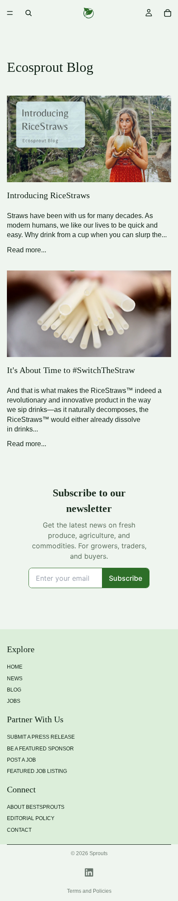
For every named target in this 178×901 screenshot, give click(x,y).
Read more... (26, 250)
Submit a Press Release (41, 737)
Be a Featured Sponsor (40, 749)
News (14, 679)
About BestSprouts (35, 807)
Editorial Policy (30, 819)
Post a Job (21, 760)
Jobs (13, 701)
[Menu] (10, 13)
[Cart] (167, 13)
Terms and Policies (89, 891)
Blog (14, 690)
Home (14, 667)
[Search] (28, 13)
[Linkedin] (89, 872)
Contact (19, 830)
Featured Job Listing (37, 772)
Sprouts (98, 853)
